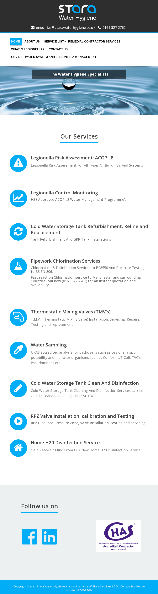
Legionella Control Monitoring (64, 192)
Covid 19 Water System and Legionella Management (53, 57)
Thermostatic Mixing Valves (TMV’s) (71, 311)
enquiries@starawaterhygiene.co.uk (65, 27)
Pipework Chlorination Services (65, 261)
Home (15, 41)
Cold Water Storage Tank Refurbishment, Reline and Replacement (89, 229)
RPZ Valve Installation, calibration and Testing (82, 416)
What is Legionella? (27, 49)
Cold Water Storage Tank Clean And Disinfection (85, 383)
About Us (32, 41)
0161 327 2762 (114, 27)
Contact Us (58, 49)
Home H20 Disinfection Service (65, 442)
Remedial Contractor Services (94, 41)
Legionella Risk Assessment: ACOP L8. (73, 157)
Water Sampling (49, 344)
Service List (54, 41)
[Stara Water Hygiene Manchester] (79, 11)
